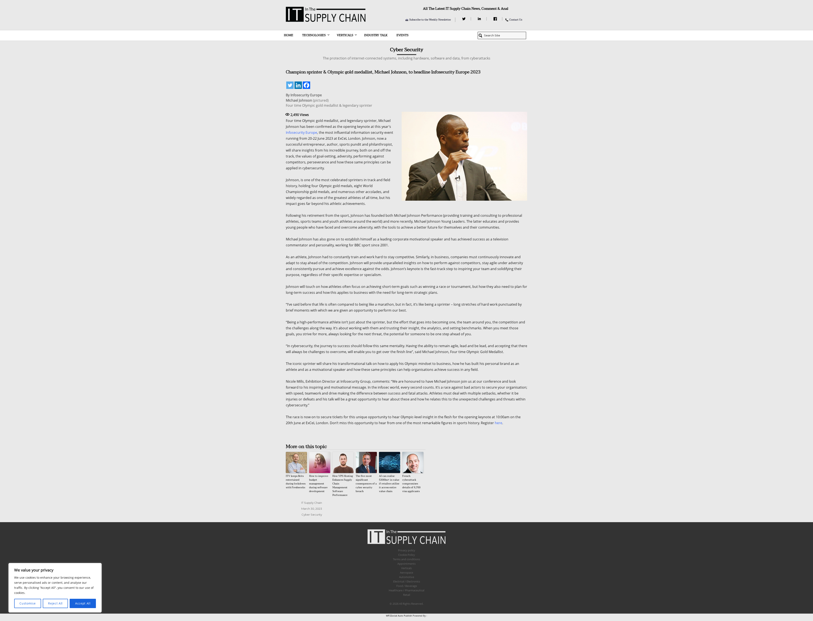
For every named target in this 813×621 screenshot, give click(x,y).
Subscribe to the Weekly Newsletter (430, 20)
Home (288, 35)
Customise (27, 603)
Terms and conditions (406, 559)
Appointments (406, 564)
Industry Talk (376, 35)
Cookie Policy (406, 555)
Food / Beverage (406, 586)
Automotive (406, 577)
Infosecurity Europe (301, 132)
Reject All (55, 603)
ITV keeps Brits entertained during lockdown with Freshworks (296, 481)
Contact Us (515, 20)
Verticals (345, 35)
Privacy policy (406, 550)
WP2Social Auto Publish (399, 615)
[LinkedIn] (480, 19)
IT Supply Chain (311, 502)
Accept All (83, 603)
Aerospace (406, 572)
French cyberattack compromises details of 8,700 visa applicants (411, 483)
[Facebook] (496, 19)
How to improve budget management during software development (318, 483)
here (498, 423)
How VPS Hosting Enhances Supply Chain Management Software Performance (342, 485)
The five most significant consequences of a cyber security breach (366, 483)
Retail (406, 595)
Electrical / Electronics (406, 581)
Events (402, 35)
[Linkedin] (298, 85)
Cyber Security (311, 514)
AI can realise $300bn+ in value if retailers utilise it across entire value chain (389, 483)
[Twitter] (464, 19)
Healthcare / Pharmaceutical (406, 590)
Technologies (314, 35)
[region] (55, 588)
